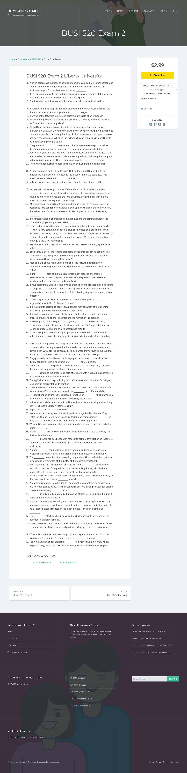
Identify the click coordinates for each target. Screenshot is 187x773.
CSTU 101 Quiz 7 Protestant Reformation (149, 652)
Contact (148, 11)
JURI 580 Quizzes (77, 678)
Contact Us (12, 638)
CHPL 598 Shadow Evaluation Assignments (26, 737)
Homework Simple (25, 11)
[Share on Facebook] (155, 124)
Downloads (23, 59)
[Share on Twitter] (151, 124)
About (151, 762)
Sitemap (174, 762)
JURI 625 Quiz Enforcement (143, 638)
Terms (158, 762)
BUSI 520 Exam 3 (42, 562)
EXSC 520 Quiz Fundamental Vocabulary (149, 645)
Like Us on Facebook (19, 652)
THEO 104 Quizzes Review (81, 699)
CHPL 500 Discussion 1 (18, 684)
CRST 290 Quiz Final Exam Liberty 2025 (149, 631)
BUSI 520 (36, 59)
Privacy (166, 762)
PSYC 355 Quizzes (78, 685)
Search (133, 11)
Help (162, 11)
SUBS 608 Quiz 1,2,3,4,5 (80, 692)
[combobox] (157, 89)
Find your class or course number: (157, 86)
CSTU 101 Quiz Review (80, 706)
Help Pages (12, 645)
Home (120, 11)
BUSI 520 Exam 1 (69, 562)
